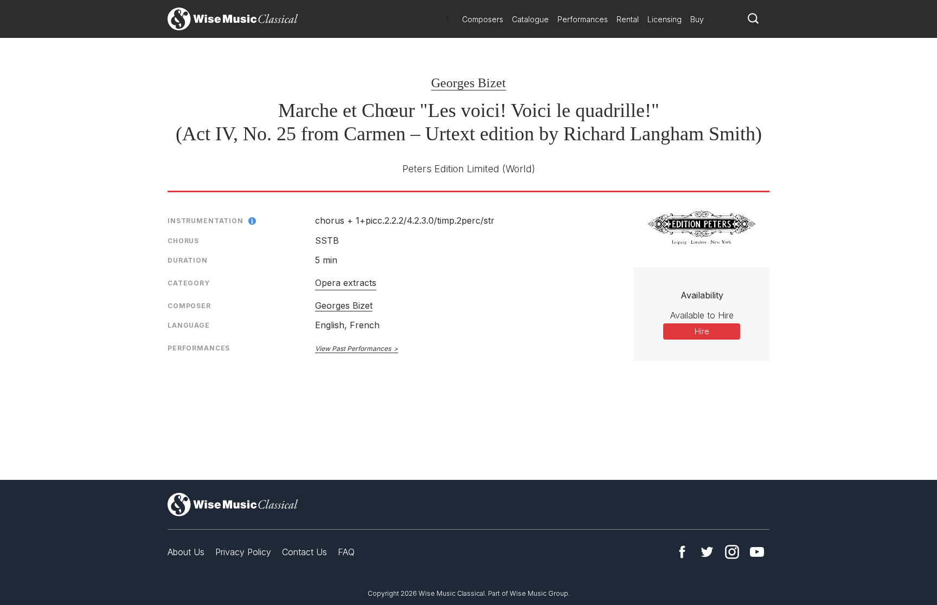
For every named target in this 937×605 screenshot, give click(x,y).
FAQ (346, 552)
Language (189, 325)
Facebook (682, 552)
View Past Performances (353, 348)
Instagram (732, 552)
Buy (697, 19)
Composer (189, 306)
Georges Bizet (468, 83)
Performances (582, 19)
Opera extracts (345, 282)
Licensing (664, 19)
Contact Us (304, 552)
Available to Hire (702, 315)
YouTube (757, 552)
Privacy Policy (243, 552)
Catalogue (530, 19)
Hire (702, 331)
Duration (188, 260)
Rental (628, 19)
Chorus (183, 241)
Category (189, 283)
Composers (482, 19)
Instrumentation (205, 221)
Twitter (707, 552)
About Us (186, 552)
